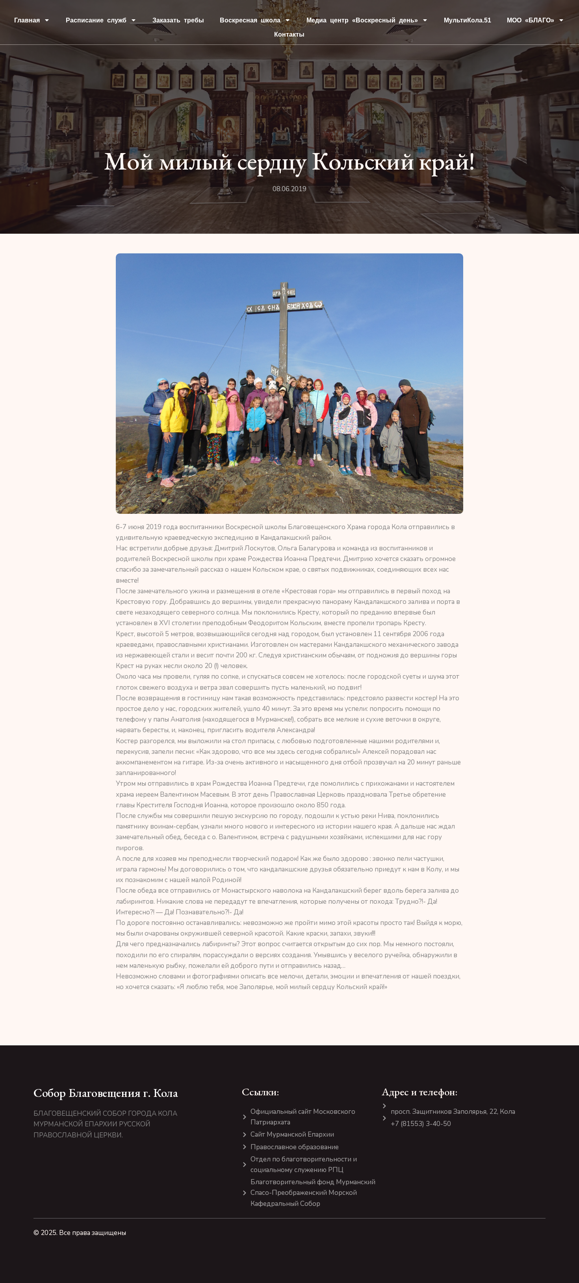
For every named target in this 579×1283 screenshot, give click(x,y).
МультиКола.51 (467, 20)
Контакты (289, 34)
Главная (27, 20)
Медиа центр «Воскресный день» (362, 20)
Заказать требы (178, 20)
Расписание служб (96, 20)
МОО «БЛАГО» (530, 20)
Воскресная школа (250, 20)
